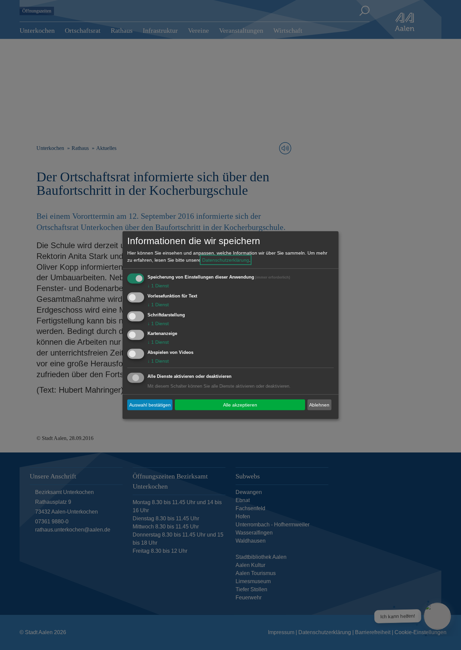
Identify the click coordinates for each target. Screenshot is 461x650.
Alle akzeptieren (240, 404)
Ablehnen (319, 404)
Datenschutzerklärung (225, 260)
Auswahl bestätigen (150, 404)
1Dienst (158, 285)
